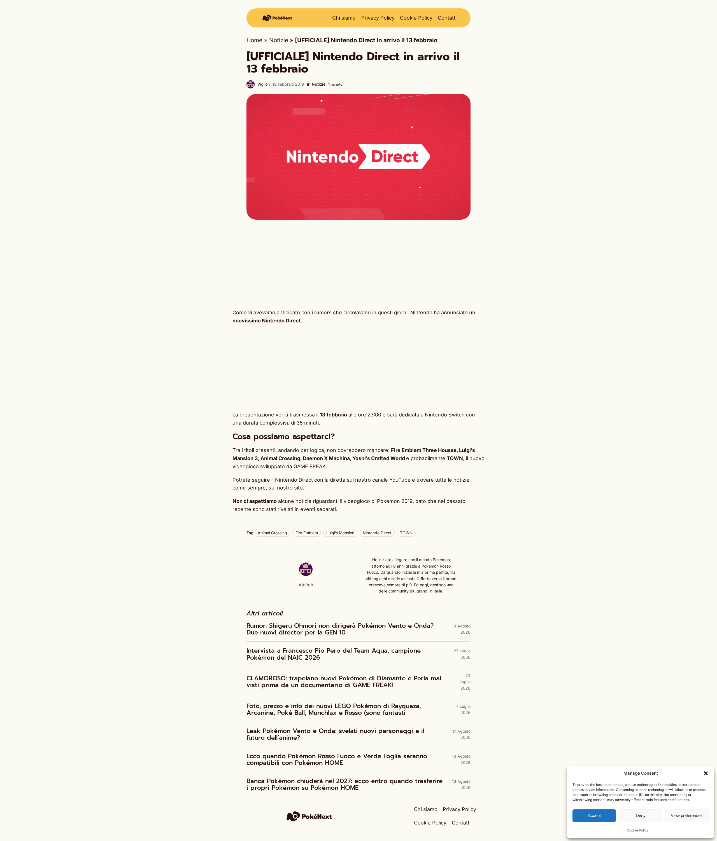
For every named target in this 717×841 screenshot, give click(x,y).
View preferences (687, 815)
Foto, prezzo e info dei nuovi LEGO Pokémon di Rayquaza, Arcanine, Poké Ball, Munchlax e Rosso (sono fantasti (333, 709)
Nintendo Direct (377, 532)
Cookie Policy (638, 830)
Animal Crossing (272, 532)
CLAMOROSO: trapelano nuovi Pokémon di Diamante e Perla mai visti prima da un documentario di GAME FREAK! (343, 681)
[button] (706, 773)
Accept (594, 815)
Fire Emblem (306, 532)
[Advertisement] (358, 264)
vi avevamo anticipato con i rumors (290, 312)
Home (254, 40)
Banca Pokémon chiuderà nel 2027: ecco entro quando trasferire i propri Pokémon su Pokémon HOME (344, 784)
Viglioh (263, 84)
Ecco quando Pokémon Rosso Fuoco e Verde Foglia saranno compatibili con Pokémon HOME (336, 759)
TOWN (406, 532)
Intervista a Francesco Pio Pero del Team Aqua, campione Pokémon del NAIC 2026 (333, 654)
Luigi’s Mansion (340, 532)
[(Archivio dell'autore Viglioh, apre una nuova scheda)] (306, 573)
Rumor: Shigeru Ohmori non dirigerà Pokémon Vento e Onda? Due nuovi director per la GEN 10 (340, 629)
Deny (641, 815)
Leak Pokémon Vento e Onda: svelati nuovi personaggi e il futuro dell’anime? (335, 734)
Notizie (278, 40)
